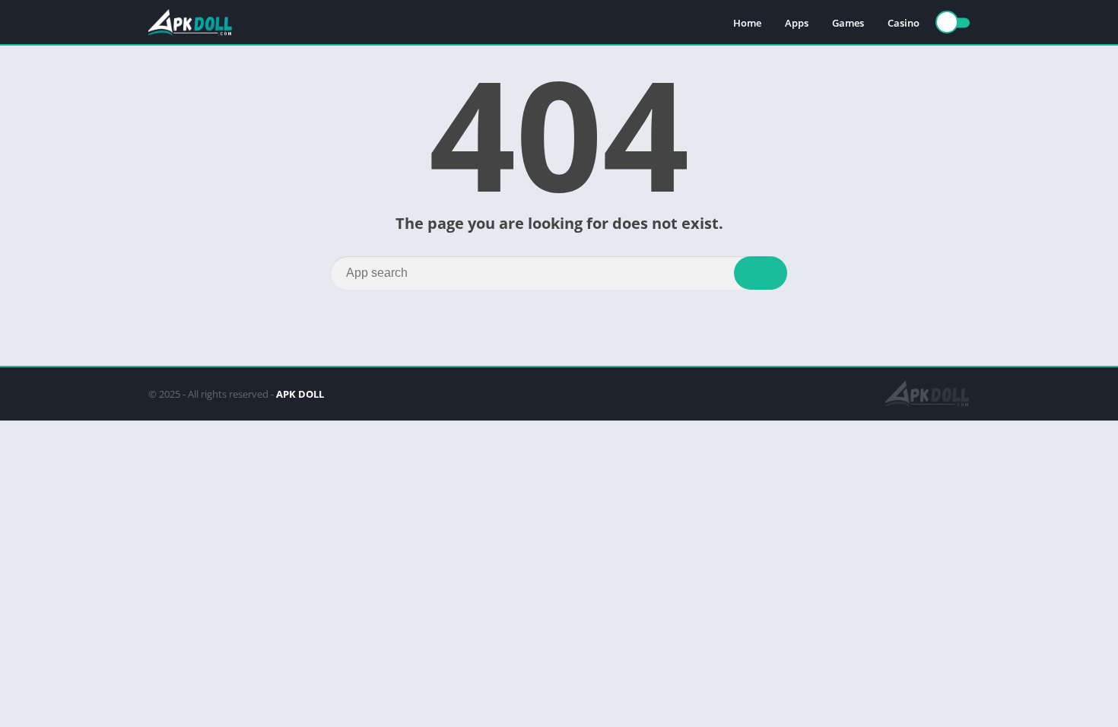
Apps (796, 23)
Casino (903, 23)
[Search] (760, 273)
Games (848, 23)
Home (747, 23)
